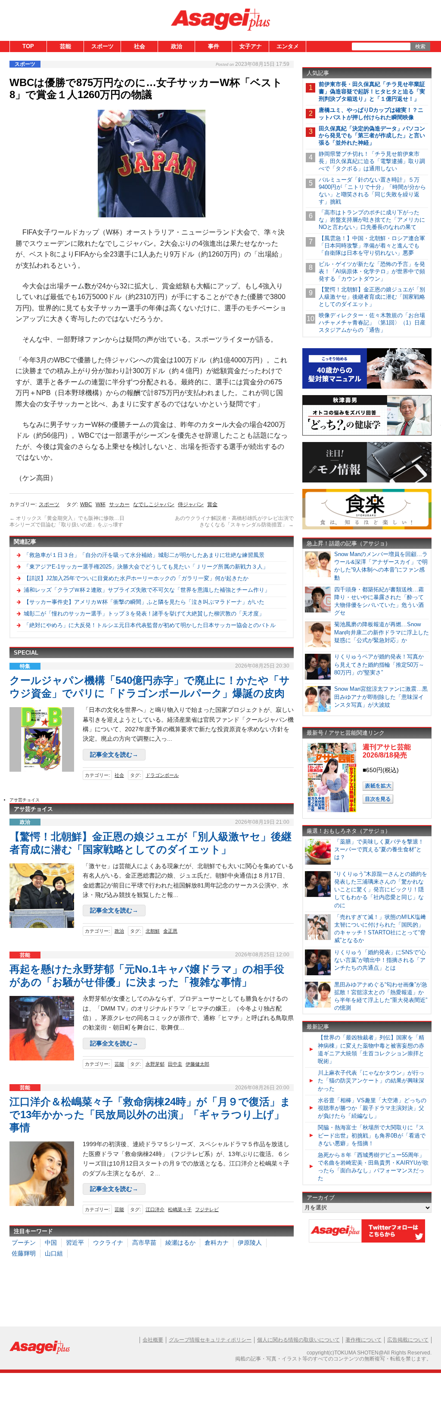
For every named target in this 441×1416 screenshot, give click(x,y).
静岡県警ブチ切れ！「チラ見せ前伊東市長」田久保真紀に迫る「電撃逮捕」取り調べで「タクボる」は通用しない (372, 161)
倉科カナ (217, 1242)
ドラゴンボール (162, 775)
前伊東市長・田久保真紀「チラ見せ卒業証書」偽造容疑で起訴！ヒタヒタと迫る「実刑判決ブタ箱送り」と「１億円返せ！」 (372, 91)
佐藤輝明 (24, 1253)
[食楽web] (367, 528)
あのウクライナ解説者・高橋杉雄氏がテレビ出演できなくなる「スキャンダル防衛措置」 (234, 521)
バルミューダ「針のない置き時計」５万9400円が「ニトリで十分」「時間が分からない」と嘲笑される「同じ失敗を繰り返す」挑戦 (372, 190)
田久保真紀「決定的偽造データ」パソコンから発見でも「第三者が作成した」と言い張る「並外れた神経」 (372, 135)
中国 (51, 1242)
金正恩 (170, 931)
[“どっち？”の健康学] (367, 434)
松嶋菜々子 (180, 1209)
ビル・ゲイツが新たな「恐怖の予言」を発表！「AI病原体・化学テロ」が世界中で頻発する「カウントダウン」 (372, 271)
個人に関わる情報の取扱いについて (298, 1340)
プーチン (24, 1242)
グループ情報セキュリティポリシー (210, 1340)
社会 (139, 46)
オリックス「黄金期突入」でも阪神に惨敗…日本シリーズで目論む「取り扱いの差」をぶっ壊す (66, 521)
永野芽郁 (155, 1064)
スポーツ (102, 46)
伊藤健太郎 (197, 1064)
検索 (420, 46)
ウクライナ (108, 1242)
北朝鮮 (153, 931)
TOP (28, 46)
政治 (176, 46)
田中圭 (175, 1064)
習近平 (75, 1242)
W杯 (101, 504)
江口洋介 (155, 1209)
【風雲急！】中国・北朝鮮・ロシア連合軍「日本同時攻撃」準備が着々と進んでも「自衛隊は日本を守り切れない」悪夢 (372, 245)
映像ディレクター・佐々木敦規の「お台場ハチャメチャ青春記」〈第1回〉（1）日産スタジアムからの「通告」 (372, 322)
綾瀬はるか (180, 1242)
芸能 (65, 46)
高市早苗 (144, 1242)
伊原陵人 (250, 1242)
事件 (213, 46)
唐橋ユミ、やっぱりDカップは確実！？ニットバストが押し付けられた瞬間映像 (371, 114)
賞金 (212, 504)
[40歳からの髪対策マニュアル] (367, 387)
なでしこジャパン (153, 504)
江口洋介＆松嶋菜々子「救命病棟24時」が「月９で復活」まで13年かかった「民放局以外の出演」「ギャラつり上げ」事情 (150, 1114)
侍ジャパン (191, 504)
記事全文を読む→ (114, 754)
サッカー (119, 504)
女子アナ (250, 46)
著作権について (363, 1340)
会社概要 (153, 1340)
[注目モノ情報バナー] (367, 481)
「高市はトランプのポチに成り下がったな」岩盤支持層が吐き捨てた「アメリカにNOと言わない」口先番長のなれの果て (372, 219)
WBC (86, 504)
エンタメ (287, 46)
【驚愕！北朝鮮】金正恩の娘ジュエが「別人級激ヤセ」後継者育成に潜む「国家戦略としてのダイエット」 (372, 296)
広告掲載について (408, 1340)
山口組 (54, 1253)
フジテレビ (207, 1209)
